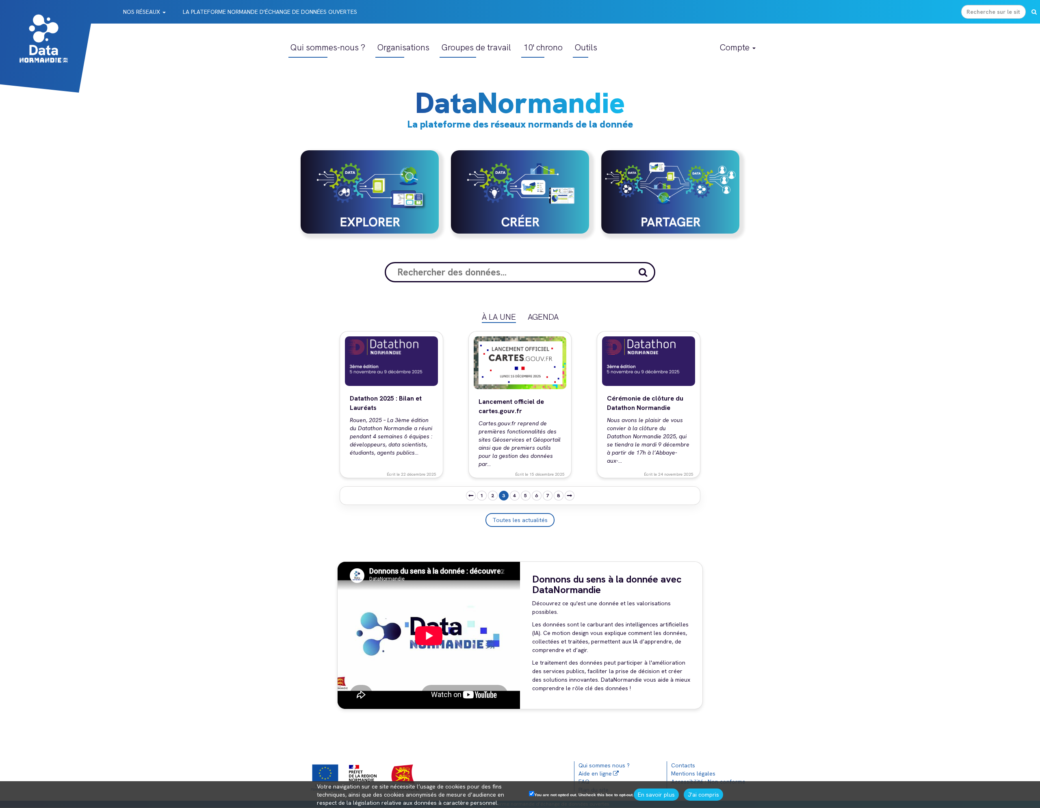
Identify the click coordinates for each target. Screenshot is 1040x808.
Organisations (403, 47)
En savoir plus (656, 794)
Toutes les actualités (520, 520)
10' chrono (543, 47)
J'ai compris (703, 794)
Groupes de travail (476, 47)
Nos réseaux (142, 11)
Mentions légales (693, 773)
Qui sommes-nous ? (327, 47)
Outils (586, 47)
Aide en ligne (595, 773)
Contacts (683, 765)
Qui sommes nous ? (604, 765)
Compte (736, 47)
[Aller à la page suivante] (569, 495)
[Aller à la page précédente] (471, 495)
